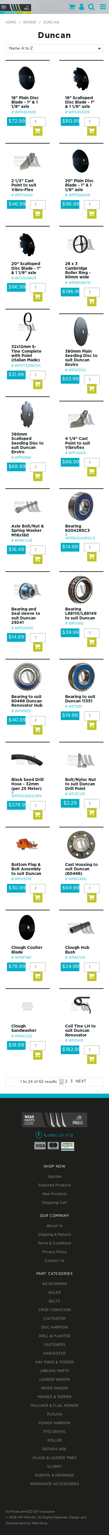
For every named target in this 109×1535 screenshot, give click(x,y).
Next (81, 1081)
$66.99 (70, 462)
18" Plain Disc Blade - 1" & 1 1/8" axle (25, 102)
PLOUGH (54, 1414)
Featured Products (54, 1185)
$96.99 (70, 204)
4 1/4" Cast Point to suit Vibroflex (77, 443)
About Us (55, 1226)
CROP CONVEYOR (54, 1310)
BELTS (54, 1301)
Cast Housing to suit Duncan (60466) (81, 869)
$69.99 (70, 888)
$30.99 (17, 888)
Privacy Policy (54, 1252)
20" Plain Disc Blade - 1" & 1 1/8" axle (79, 185)
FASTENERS (54, 1344)
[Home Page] (15, 9)
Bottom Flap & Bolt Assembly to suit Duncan (26, 869)
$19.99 (70, 715)
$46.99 (17, 204)
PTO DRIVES (54, 1431)
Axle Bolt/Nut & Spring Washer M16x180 (27, 531)
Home (11, 22)
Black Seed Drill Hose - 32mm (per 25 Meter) (27, 784)
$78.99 (16, 967)
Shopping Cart (54, 1202)
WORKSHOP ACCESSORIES (54, 1484)
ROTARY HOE (54, 1449)
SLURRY (54, 1466)
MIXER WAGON (54, 1388)
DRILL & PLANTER (54, 1336)
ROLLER (54, 1440)
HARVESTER (54, 1353)
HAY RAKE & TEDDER (54, 1362)
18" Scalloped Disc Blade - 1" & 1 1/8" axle (79, 102)
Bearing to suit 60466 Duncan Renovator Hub (26, 701)
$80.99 (71, 121)
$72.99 (16, 121)
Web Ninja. (39, 1523)
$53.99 (70, 379)
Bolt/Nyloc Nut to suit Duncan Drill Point (80, 784)
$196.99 (71, 292)
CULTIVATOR (54, 1318)
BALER (55, 1292)
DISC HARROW (54, 1327)
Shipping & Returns (54, 1234)
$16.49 (16, 550)
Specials (54, 1176)
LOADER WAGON (54, 1379)
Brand (29, 22)
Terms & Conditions (54, 1243)
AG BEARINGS (54, 1284)
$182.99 (71, 1050)
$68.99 (17, 467)
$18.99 (16, 1045)
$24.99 (70, 967)
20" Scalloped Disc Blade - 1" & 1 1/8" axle (26, 268)
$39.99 (70, 632)
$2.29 (70, 803)
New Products (54, 1194)
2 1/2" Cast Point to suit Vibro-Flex (23, 185)
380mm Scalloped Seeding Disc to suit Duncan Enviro (27, 443)
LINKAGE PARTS (54, 1371)
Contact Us (54, 1260)
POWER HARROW (54, 1423)
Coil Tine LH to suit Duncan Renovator (80, 1031)
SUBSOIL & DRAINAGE (54, 1475)
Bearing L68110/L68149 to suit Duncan (81, 614)
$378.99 (18, 805)
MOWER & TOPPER (55, 1397)
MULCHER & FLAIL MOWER (54, 1405)
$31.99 (16, 375)
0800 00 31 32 (61, 1135)
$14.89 (16, 637)
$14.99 (70, 547)
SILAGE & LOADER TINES (55, 1458)
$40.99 (17, 720)
